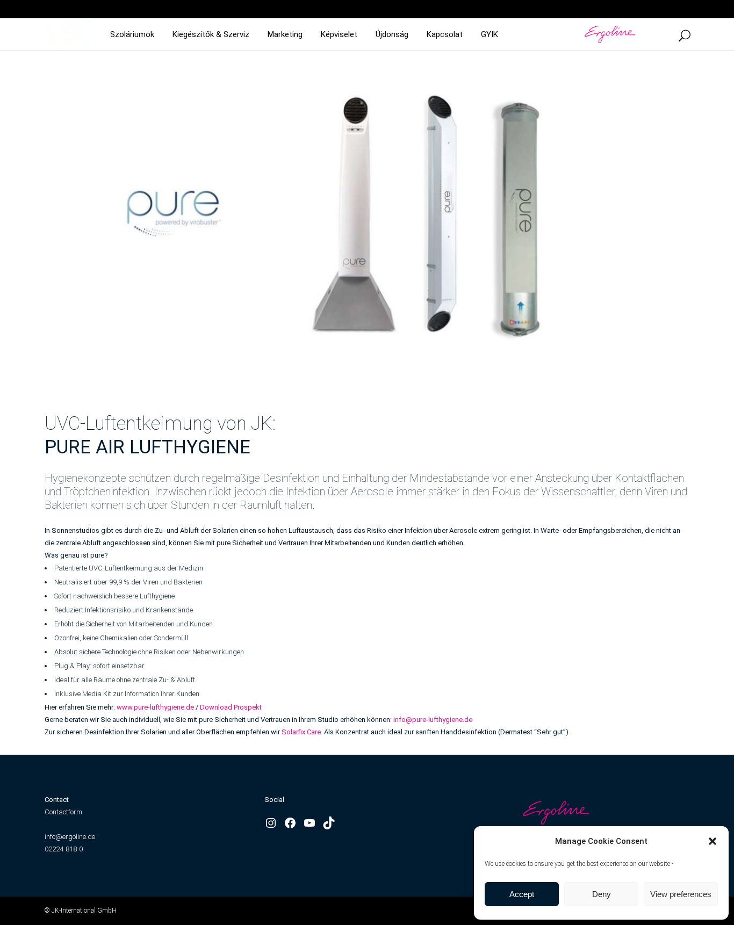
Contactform (63, 812)
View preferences (680, 894)
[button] (712, 841)
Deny (601, 894)
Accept (521, 894)
